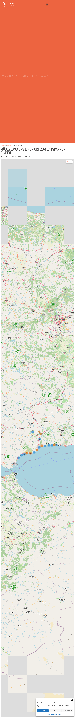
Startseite (3, 145)
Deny (55, 711)
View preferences (67, 711)
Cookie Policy (50, 714)
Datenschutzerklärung (57, 714)
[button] (72, 700)
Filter (70, 162)
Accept (43, 711)
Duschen (9, 145)
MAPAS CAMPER (12, 4)
